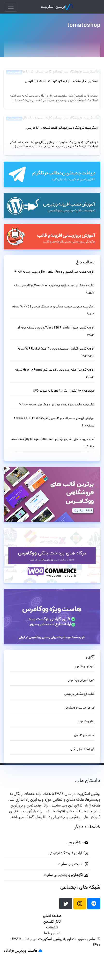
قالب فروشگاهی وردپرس (79, 694)
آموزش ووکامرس (84, 666)
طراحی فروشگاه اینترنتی (66, 853)
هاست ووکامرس (84, 735)
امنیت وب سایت (71, 864)
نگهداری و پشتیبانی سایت (64, 875)
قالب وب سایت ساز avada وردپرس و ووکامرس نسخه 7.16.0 (56, 405)
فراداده (9, 951)
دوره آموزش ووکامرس (80, 680)
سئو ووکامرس (85, 721)
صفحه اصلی (52, 916)
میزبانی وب (75, 842)
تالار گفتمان (52, 922)
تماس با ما (52, 933)
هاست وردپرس (26, 951)
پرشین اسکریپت (53, 7)
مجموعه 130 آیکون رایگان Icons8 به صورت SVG (63, 391)
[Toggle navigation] (10, 7)
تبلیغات (52, 928)
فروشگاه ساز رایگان (82, 749)
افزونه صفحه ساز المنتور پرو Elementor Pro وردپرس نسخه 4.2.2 (54, 272)
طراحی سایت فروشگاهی (79, 708)
